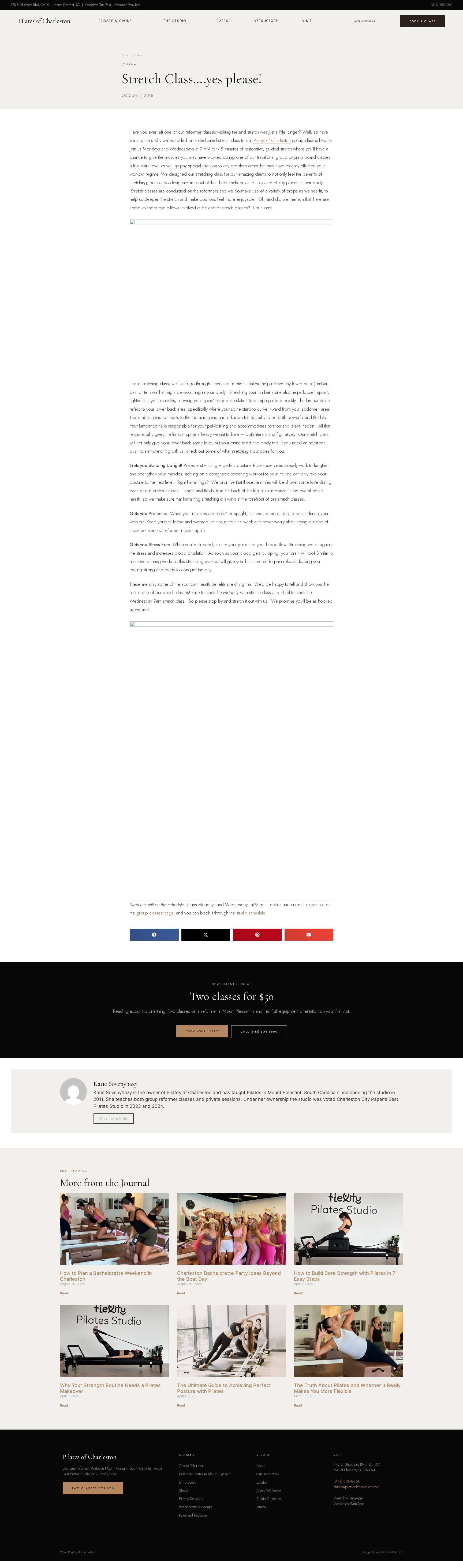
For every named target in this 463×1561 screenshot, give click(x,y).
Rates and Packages (193, 1515)
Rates (223, 20)
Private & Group (115, 20)
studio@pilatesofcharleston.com (357, 1487)
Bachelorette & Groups (195, 1507)
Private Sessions (191, 1498)
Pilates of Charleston (44, 21)
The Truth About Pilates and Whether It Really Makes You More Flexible (347, 1388)
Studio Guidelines (269, 1498)
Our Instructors (267, 1474)
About (260, 1465)
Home (125, 55)
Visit (307, 20)
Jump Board (187, 1482)
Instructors (265, 20)
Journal (138, 55)
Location (262, 1482)
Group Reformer (191, 1465)
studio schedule (250, 913)
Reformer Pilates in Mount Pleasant (204, 1474)
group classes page (154, 913)
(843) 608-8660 (441, 4)
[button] (154, 935)
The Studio (174, 20)
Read (64, 1293)
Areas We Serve (268, 1490)
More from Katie (113, 1118)
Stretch (184, 1490)
